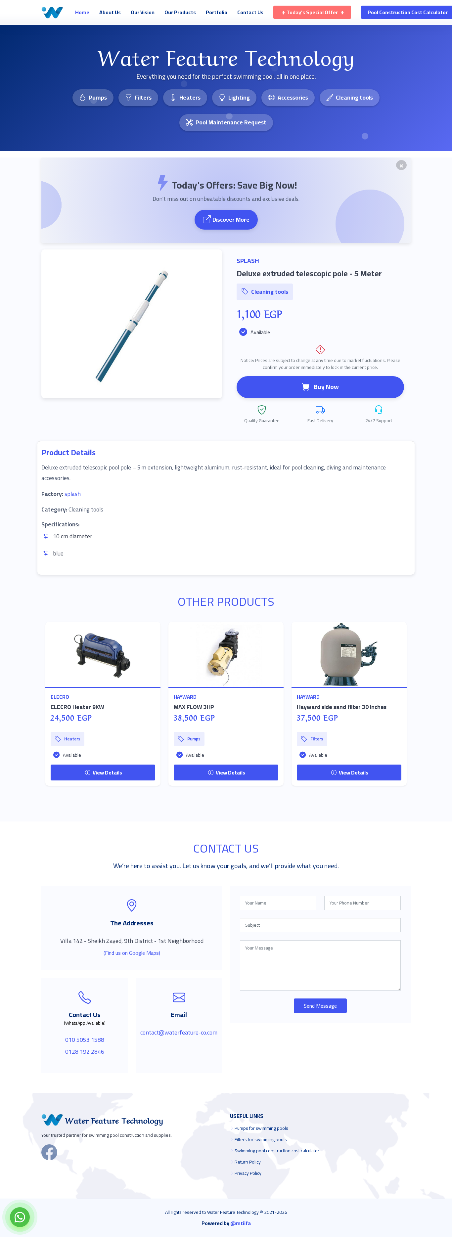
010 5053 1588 (84, 1039)
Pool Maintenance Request (231, 122)
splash (73, 493)
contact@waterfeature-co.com (178, 1032)
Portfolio (216, 12)
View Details (107, 772)
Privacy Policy (248, 1173)
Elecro (60, 697)
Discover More (230, 219)
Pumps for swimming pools (261, 1128)
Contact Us (250, 12)
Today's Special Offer (312, 12)
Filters (143, 97)
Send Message (320, 1006)
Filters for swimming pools (261, 1139)
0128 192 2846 (84, 1051)
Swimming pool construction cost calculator (277, 1150)
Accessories (293, 97)
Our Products (180, 12)
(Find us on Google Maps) (132, 953)
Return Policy (248, 1162)
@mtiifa (240, 1223)
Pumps (98, 97)
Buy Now (326, 387)
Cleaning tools (354, 97)
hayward (185, 697)
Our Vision (143, 12)
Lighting (239, 97)
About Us (110, 12)
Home (82, 12)
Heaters (190, 97)
